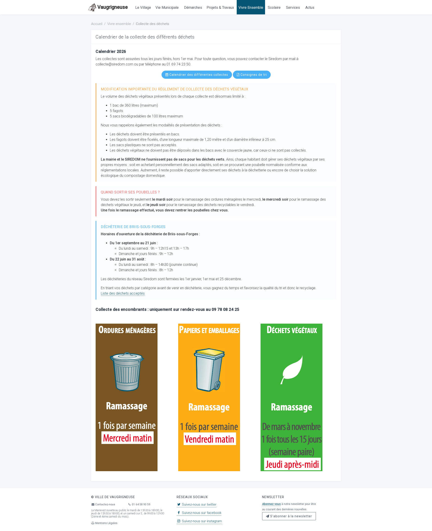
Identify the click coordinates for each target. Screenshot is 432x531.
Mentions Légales (105, 523)
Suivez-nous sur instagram (201, 521)
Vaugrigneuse (112, 7)
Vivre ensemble (119, 24)
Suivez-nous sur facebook (201, 513)
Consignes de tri (253, 74)
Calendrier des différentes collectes (198, 74)
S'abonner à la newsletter (290, 516)
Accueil (96, 24)
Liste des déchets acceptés (123, 293)
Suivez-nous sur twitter (198, 504)
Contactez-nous (104, 504)
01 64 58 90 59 (140, 504)
